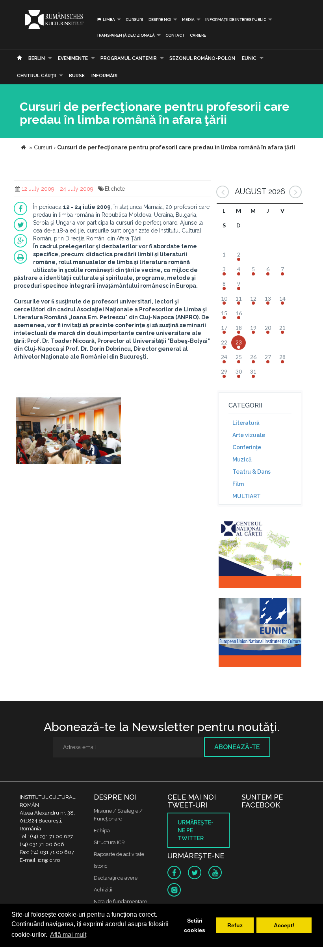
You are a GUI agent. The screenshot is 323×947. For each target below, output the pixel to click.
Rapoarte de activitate (119, 854)
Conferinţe (246, 447)
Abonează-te (237, 747)
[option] (68, 429)
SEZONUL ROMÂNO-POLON (202, 58)
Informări (104, 75)
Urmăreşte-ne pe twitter (195, 830)
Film (238, 484)
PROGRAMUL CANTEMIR (128, 58)
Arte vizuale (248, 435)
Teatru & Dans (251, 472)
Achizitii (103, 890)
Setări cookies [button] (194, 925)
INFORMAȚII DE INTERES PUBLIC (235, 19)
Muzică (242, 459)
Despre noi (160, 19)
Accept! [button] (284, 925)
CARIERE (198, 35)
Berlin (36, 58)
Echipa (102, 831)
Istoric (101, 866)
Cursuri (134, 19)
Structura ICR (109, 842)
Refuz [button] (235, 925)
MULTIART (246, 496)
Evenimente (73, 58)
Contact (174, 35)
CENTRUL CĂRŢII (36, 75)
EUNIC (249, 58)
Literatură (246, 423)
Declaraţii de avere (115, 878)
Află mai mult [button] (68, 934)
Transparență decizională (126, 35)
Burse (77, 75)
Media (188, 19)
